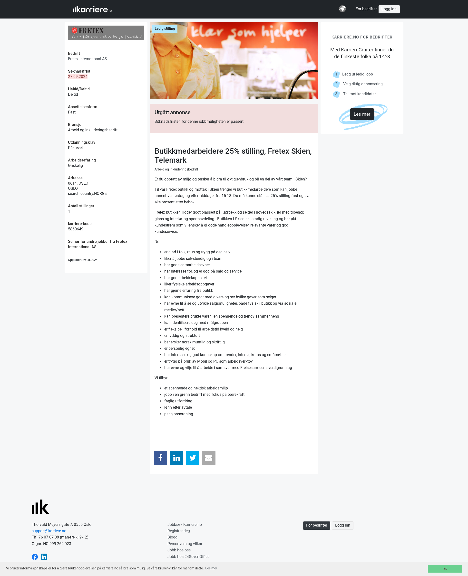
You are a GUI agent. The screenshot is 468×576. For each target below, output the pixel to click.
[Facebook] (160, 458)
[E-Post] (208, 458)
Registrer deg (178, 531)
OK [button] (445, 569)
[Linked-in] (44, 556)
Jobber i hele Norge (97, 9)
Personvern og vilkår (184, 543)
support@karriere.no (49, 531)
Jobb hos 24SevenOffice (188, 556)
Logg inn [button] (389, 9)
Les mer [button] (211, 568)
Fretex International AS (87, 59)
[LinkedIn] (176, 458)
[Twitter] (192, 458)
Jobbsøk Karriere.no (184, 524)
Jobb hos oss (179, 550)
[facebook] (35, 556)
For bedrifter (366, 9)
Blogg (172, 537)
